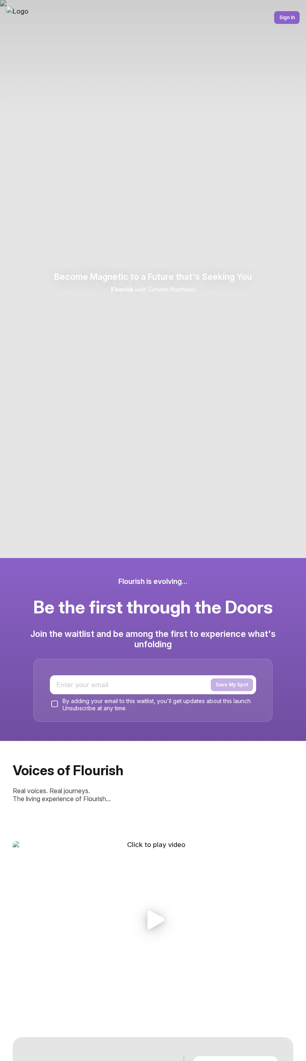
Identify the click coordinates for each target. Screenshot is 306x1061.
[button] (153, 920)
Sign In (287, 17)
